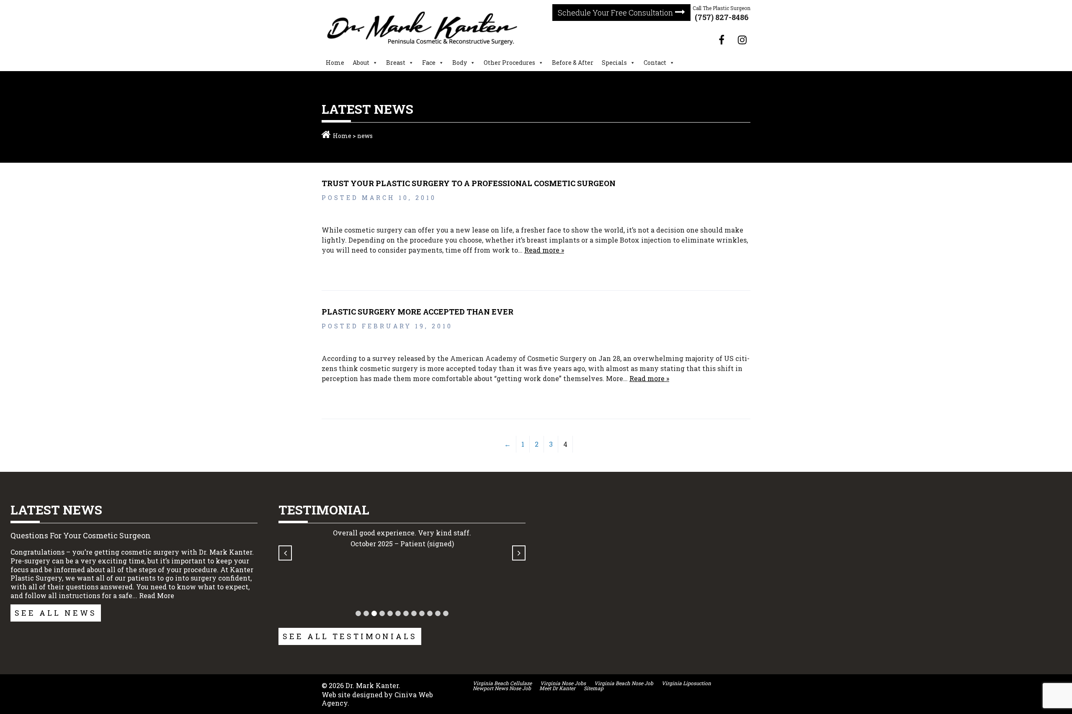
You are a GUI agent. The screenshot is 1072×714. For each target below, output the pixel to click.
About (361, 63)
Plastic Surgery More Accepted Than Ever (417, 312)
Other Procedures (509, 63)
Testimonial (323, 510)
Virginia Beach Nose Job (623, 683)
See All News (56, 613)
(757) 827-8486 (722, 17)
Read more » (544, 250)
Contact (655, 63)
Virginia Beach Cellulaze (502, 683)
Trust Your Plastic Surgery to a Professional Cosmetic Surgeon (469, 183)
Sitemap (593, 688)
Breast (395, 63)
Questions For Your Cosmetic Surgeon (80, 535)
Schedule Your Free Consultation (615, 13)
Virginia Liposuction (686, 683)
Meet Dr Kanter (557, 688)
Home (335, 63)
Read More (156, 595)
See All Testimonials (350, 636)
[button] (358, 613)
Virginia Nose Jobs (563, 683)
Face (429, 63)
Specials (614, 63)
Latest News (56, 510)
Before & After (572, 63)
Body (459, 63)
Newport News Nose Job (502, 688)
